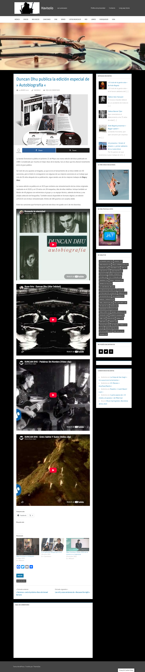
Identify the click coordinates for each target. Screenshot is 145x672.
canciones (115, 268)
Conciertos (104, 271)
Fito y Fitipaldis (114, 277)
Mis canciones (120, 302)
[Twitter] (106, 351)
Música (17, 19)
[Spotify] (101, 351)
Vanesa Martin (111, 328)
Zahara (103, 334)
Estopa (103, 277)
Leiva (121, 290)
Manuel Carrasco (106, 299)
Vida (113, 19)
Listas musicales (75, 19)
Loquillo (122, 293)
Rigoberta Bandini (117, 315)
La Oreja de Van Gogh (107, 290)
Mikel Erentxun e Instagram (25, 556)
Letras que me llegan (108, 293)
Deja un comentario (53, 90)
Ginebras (103, 280)
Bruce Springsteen (120, 264)
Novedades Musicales (108, 309)
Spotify (113, 321)
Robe (102, 318)
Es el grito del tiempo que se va (51, 552)
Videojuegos (103, 19)
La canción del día (106, 287)
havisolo (37, 90)
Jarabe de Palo (105, 283)
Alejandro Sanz (106, 261)
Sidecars (103, 321)
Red (86, 19)
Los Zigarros (118, 296)
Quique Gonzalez (119, 312)
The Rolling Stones (119, 325)
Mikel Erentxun (106, 302)
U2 (101, 328)
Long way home (124, 8)
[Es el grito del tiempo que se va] (52, 544)
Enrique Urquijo (115, 274)
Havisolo (47, 8)
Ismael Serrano (116, 280)
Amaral (118, 261)
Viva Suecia (119, 331)
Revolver (103, 315)
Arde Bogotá (105, 264)
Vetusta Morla (105, 331)
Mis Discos (35, 19)
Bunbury (103, 268)
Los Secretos (105, 296)
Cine (55, 19)
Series (63, 19)
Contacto (112, 8)
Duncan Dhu (21, 581)
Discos (25, 19)
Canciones (46, 19)
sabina (119, 318)
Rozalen (111, 318)
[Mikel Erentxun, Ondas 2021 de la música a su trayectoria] (77, 544)
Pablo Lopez (104, 312)
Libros (93, 19)
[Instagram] (111, 351)
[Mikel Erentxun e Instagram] (27, 546)
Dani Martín (117, 271)
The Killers (104, 325)
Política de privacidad (98, 8)
